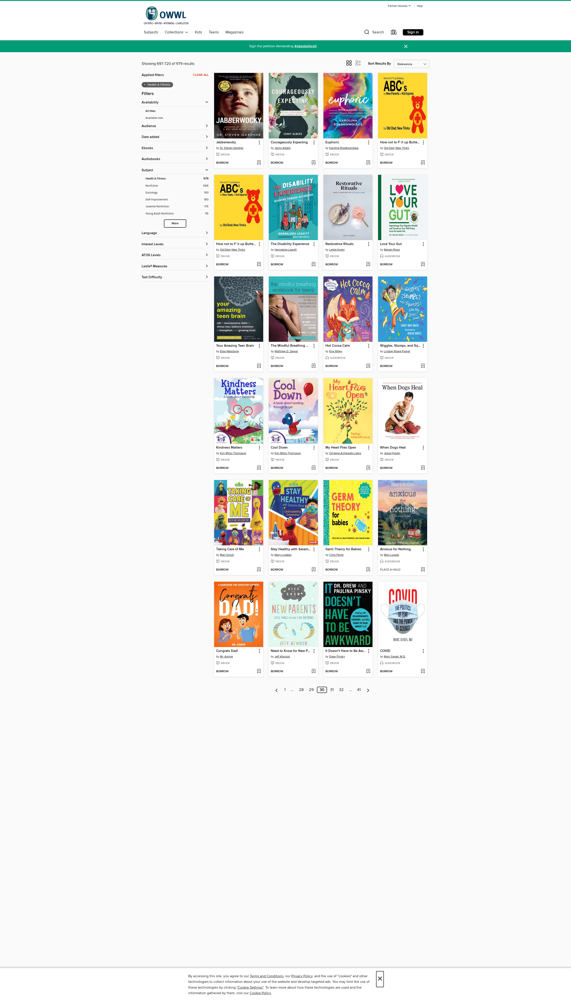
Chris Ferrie (336, 555)
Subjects (151, 32)
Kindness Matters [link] (229, 448)
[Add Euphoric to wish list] (368, 163)
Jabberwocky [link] (226, 142)
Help (420, 6)
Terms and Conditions (266, 976)
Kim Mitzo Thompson (233, 453)
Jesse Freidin (392, 453)
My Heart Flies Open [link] (340, 448)
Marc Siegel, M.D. (395, 656)
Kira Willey (335, 351)
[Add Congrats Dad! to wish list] (259, 671)
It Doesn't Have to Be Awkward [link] (345, 651)
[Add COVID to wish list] (423, 671)
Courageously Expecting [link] (289, 142)
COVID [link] (385, 651)
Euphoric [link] (332, 142)
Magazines (235, 32)
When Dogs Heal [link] (393, 448)
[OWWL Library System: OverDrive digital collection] (166, 15)
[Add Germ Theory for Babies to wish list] (368, 570)
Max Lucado (391, 555)
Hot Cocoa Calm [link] (337, 346)
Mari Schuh (227, 555)
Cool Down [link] (279, 448)
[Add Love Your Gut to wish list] (423, 265)
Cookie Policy (260, 993)
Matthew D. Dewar (286, 351)
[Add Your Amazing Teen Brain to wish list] (259, 366)
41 (359, 689)
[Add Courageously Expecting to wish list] (313, 163)
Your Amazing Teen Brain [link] (235, 346)
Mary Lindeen (283, 555)
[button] (399, 6)
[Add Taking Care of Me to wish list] (259, 570)
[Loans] (394, 33)
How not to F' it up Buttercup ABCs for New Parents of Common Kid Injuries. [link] (400, 142)
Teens (214, 32)
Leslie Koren (337, 250)
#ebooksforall (305, 46)
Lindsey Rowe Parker (397, 351)
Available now (154, 118)
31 (332, 689)
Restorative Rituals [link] (339, 244)
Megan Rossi (392, 250)
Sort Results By (379, 64)
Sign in (413, 32)
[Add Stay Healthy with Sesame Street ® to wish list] (313, 570)
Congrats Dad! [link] (227, 651)
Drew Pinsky (337, 656)
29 (311, 689)
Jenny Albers (283, 148)
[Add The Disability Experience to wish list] (313, 265)
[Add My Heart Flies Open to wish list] (368, 468)
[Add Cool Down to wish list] (313, 468)
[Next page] (368, 690)
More (175, 223)
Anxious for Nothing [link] (395, 549)
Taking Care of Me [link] (230, 549)
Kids (198, 32)
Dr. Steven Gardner (231, 148)
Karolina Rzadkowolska (343, 148)
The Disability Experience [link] (290, 244)
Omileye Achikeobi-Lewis (345, 453)
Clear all (201, 75)
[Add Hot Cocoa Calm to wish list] (368, 366)
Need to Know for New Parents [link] (291, 651)
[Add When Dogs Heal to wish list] (423, 468)
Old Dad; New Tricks (396, 148)
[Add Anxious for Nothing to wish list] (423, 570)
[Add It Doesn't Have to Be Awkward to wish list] (368, 671)
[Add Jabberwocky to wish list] (259, 163)
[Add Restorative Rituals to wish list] (368, 265)
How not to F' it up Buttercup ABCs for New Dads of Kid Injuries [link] (236, 244)
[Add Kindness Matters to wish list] (259, 468)
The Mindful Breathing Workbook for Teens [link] (291, 346)
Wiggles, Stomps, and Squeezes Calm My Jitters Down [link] (400, 346)
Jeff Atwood (282, 656)
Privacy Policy (301, 976)
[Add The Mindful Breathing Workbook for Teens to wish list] (313, 366)
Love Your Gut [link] (391, 244)
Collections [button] (175, 32)
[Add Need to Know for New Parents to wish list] (313, 671)
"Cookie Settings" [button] (250, 987)
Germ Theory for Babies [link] (343, 549)
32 (341, 689)
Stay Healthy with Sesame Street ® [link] (291, 549)
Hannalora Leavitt (286, 250)
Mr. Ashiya (226, 656)
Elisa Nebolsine (229, 351)
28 (301, 689)
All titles (150, 111)
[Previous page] (276, 690)
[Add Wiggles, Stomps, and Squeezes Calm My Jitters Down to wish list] (423, 366)
